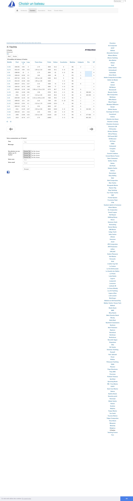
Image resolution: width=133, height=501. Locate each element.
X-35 (8, 83)
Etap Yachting (112, 190)
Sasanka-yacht (112, 396)
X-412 (9, 100)
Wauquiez (113, 423)
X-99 (8, 72)
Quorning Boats (113, 381)
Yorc (112, 435)
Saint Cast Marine (112, 389)
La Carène (112, 266)
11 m (26, 43)
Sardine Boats (112, 393)
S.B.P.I (112, 386)
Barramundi (112, 89)
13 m (33, 43)
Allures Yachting (112, 58)
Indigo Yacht (112, 232)
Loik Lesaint (112, 295)
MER (112, 310)
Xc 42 (8, 103)
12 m (30, 43)
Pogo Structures (113, 369)
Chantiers (32, 10)
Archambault (113, 70)
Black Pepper (112, 102)
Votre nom (11, 159)
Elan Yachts (112, 183)
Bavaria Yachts (112, 92)
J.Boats (112, 237)
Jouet (112, 241)
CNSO (112, 143)
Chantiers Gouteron (112, 124)
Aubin (112, 82)
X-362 (9, 86)
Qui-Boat (112, 379)
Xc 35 (8, 81)
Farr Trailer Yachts (112, 192)
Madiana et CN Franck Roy (112, 300)
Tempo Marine (112, 411)
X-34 (8, 78)
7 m (15, 43)
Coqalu (112, 151)
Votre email (11, 162)
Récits (49, 10)
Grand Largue (112, 212)
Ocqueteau (112, 342)
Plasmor (112, 367)
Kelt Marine (112, 256)
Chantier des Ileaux (113, 119)
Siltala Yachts (112, 401)
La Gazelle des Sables (112, 271)
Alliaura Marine (112, 55)
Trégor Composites (112, 418)
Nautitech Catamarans (112, 322)
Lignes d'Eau (113, 293)
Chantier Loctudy (112, 121)
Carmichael (112, 114)
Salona (112, 391)
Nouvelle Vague (112, 340)
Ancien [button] (15, 56)
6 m (13, 43)
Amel (112, 65)
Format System (112, 197)
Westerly (112, 425)
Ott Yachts (112, 347)
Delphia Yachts (112, 168)
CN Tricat (112, 141)
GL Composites (112, 210)
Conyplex (113, 148)
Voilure (55, 62)
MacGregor (112, 298)
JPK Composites (112, 244)
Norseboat (112, 332)
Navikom (112, 325)
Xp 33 (9, 69)
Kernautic (113, 259)
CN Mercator (112, 138)
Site (8, 54)
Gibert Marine (112, 207)
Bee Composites (112, 94)
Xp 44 (9, 109)
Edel (112, 178)
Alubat (113, 62)
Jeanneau (113, 239)
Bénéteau (113, 97)
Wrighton (112, 428)
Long (23, 62)
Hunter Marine (112, 227)
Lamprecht (112, 281)
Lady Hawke (112, 276)
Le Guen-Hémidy (112, 288)
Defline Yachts (112, 161)
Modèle (9, 62)
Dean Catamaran (112, 158)
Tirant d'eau (38, 62)
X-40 (8, 98)
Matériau (72, 62)
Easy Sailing (112, 175)
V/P (94, 62)
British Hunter (112, 109)
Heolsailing (112, 224)
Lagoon (112, 278)
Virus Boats (112, 420)
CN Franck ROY (112, 136)
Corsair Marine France (112, 156)
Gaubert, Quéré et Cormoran (112, 205)
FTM (112, 202)
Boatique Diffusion (112, 104)
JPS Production (112, 246)
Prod (17, 62)
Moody (112, 317)
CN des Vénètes (112, 131)
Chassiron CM (112, 126)
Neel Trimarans (112, 327)
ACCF (112, 48)
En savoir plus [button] (26, 498)
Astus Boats (112, 75)
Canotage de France (112, 112)
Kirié (112, 261)
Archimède (112, 72)
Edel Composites (112, 180)
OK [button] (127, 498)
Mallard (112, 305)
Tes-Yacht (113, 413)
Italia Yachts (112, 234)
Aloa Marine (112, 60)
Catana (112, 116)
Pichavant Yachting (113, 362)
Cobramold (112, 146)
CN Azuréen (112, 129)
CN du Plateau (112, 134)
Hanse (113, 219)
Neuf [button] (9, 56)
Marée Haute (112, 308)
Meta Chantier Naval (112, 315)
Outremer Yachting (112, 349)
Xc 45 (8, 114)
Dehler (113, 163)
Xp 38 (9, 95)
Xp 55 (9, 117)
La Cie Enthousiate (112, 268)
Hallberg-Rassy (112, 217)
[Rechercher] (125, 1)
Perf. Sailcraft (112, 354)
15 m (39, 43)
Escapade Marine (112, 185)
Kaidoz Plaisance (112, 254)
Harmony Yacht (112, 222)
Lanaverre (112, 283)
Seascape (113, 398)
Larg (28, 62)
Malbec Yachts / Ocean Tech (112, 303)
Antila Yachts (112, 67)
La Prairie (112, 273)
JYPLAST (112, 251)
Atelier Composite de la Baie (112, 77)
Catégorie (81, 62)
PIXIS (112, 364)
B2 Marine (112, 87)
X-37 (8, 89)
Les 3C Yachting (113, 291)
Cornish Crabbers (112, 153)
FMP (112, 195)
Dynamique (112, 173)
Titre (9, 141)
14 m (36, 43)
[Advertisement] (66, 27)
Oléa (112, 344)
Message (11, 144)
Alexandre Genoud (112, 53)
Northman (113, 335)
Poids (49, 62)
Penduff (112, 352)
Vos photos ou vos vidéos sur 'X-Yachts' (14, 153)
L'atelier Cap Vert (112, 264)
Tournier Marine (112, 416)
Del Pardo (113, 165)
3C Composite (112, 45)
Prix (88, 62)
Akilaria (112, 50)
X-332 (9, 75)
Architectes (24, 10)
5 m (10, 43)
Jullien (112, 249)
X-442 (9, 112)
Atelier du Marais (112, 80)
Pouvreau (113, 374)
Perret (112, 357)
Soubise (112, 406)
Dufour (112, 170)
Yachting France (113, 432)
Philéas (112, 359)
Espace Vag (112, 188)
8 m (18, 43)
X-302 (9, 67)
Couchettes (63, 62)
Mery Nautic (112, 313)
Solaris (112, 403)
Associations (41, 10)
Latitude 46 (112, 286)
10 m (23, 43)
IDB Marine (112, 229)
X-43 (8, 106)
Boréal (113, 107)
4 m (8, 43)
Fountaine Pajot (113, 200)
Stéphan (112, 408)
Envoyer (26, 169)
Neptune (112, 330)
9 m (20, 43)
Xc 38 (8, 92)
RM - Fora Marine (112, 384)
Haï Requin (112, 214)
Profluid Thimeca (112, 376)
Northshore (112, 337)
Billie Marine (112, 99)
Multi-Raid (112, 320)
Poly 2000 (113, 371)
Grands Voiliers (58, 10)
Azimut (112, 85)
